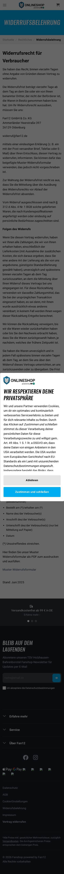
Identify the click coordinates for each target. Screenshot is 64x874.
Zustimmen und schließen (32, 491)
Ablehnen (32, 480)
